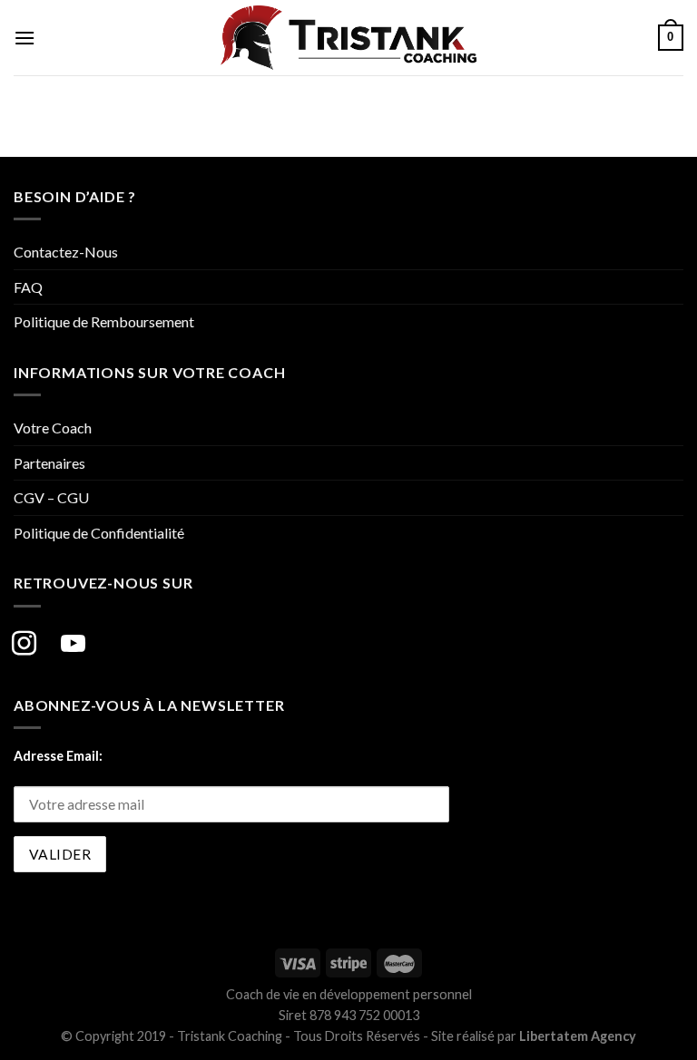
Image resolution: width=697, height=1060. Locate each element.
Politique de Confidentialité (99, 532)
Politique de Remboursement (104, 321)
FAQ (28, 287)
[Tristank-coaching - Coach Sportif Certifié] (348, 37)
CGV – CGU (51, 497)
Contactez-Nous (66, 251)
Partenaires (49, 463)
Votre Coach (53, 427)
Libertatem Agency (577, 1036)
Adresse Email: (58, 755)
